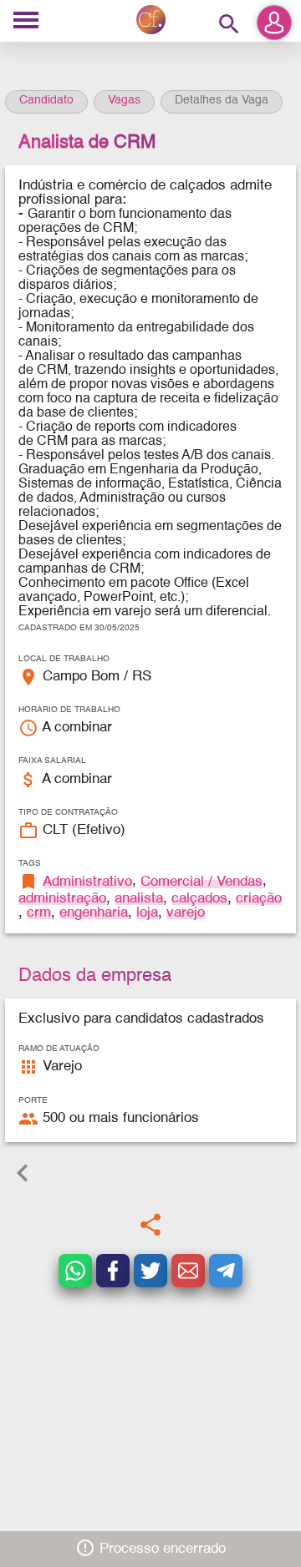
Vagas (124, 100)
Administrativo (87, 882)
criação (259, 899)
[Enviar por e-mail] (188, 1270)
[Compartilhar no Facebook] (113, 1270)
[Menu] (26, 21)
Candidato (46, 100)
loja (147, 913)
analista (139, 899)
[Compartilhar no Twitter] (150, 1270)
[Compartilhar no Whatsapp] (75, 1270)
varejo (185, 913)
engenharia (93, 913)
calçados (199, 899)
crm (39, 913)
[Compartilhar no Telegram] (225, 1270)
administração (62, 899)
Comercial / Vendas (201, 882)
